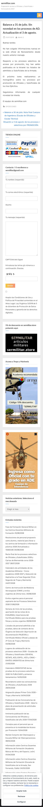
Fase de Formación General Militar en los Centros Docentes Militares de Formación (21, 530)
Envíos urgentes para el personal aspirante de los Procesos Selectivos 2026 (21, 601)
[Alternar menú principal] (39, 15)
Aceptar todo (21, 791)
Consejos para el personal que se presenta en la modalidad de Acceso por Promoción (20, 727)
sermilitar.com (8, 3)
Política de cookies (31, 785)
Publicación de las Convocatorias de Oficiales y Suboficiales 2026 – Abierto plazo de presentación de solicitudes (21, 703)
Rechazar (21, 796)
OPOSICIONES (11, 106)
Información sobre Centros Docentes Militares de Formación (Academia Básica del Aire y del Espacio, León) (21, 748)
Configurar (21, 802)
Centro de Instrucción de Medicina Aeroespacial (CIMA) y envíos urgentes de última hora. (20, 591)
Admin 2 (21, 37)
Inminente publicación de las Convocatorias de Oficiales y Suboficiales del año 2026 (17, 717)
